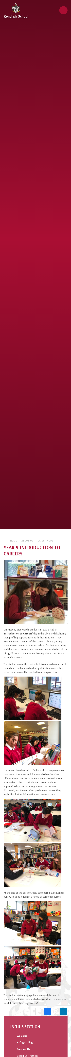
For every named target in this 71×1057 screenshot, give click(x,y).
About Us (27, 540)
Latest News (45, 540)
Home (13, 540)
